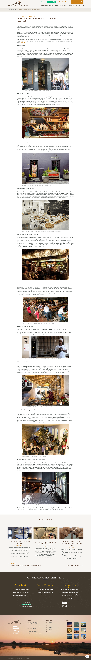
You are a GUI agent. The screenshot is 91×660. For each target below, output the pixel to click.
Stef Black (33, 16)
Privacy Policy (71, 658)
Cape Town (23, 42)
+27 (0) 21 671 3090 (32, 631)
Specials (71, 5)
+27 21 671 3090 (34, 622)
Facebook (50, 622)
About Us (77, 5)
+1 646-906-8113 (33, 623)
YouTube (50, 631)
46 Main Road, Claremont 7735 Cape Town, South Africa (35, 627)
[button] (87, 656)
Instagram (50, 625)
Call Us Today (65, 2)
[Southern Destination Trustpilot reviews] (43, 2)
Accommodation (63, 5)
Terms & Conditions (79, 658)
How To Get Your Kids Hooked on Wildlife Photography (45, 543)
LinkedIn (50, 629)
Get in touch (77, 2)
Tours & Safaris (53, 5)
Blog (12, 9)
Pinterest (50, 627)
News (15, 9)
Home (9, 9)
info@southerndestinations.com (34, 633)
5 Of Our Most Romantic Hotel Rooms (19, 542)
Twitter (49, 624)
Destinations (44, 5)
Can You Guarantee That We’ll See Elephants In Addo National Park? (71, 543)
